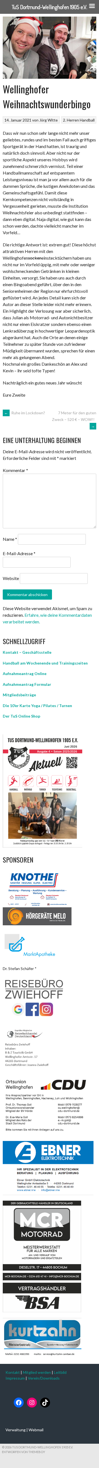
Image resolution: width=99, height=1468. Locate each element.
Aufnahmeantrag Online (24, 673)
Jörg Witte (48, 120)
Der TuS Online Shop (21, 716)
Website (11, 578)
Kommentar (15, 470)
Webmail (36, 1429)
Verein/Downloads (44, 1378)
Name (10, 539)
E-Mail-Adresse (19, 553)
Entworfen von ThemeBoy (23, 1452)
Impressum (15, 1378)
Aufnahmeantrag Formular (27, 684)
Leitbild (60, 1372)
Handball (87, 120)
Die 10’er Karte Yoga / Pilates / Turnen (37, 705)
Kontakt (13, 1372)
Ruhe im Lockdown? (24, 412)
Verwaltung (16, 1429)
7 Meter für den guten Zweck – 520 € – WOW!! (74, 419)
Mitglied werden (37, 1372)
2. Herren (71, 120)
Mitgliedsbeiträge (19, 694)
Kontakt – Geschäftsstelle (27, 652)
